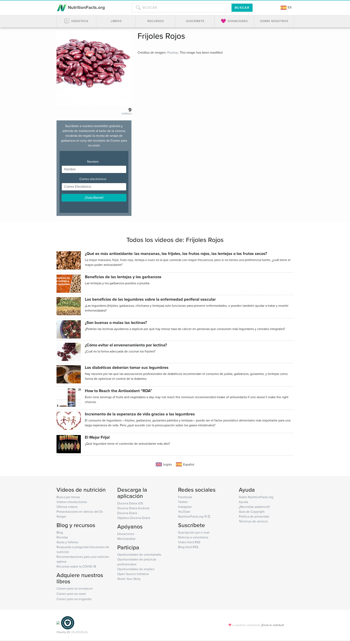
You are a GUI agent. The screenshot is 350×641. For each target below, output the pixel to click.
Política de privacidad (254, 516)
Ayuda (243, 502)
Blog (60, 532)
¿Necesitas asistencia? (254, 506)
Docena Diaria (127, 513)
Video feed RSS (189, 542)
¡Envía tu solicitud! (272, 625)
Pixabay (172, 53)
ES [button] (289, 7)
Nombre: (94, 161)
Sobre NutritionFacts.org (256, 497)
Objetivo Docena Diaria (133, 518)
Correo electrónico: (94, 179)
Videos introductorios (72, 502)
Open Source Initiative (133, 574)
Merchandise (126, 538)
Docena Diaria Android (133, 508)
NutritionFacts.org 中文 (194, 516)
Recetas (62, 537)
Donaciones (125, 534)
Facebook (185, 497)
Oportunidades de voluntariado (139, 554)
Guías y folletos (67, 542)
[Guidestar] (58, 622)
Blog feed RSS (188, 547)
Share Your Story (129, 578)
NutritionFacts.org (86, 7)
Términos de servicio (253, 521)
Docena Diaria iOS (130, 503)
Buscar (242, 7)
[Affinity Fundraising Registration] (68, 622)
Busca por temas (68, 497)
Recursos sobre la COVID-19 (76, 566)
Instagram (185, 506)
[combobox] (181, 7)
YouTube (184, 511)
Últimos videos (67, 506)
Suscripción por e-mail (193, 532)
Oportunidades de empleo (135, 569)
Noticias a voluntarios (193, 537)
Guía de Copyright (252, 511)
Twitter (183, 502)
